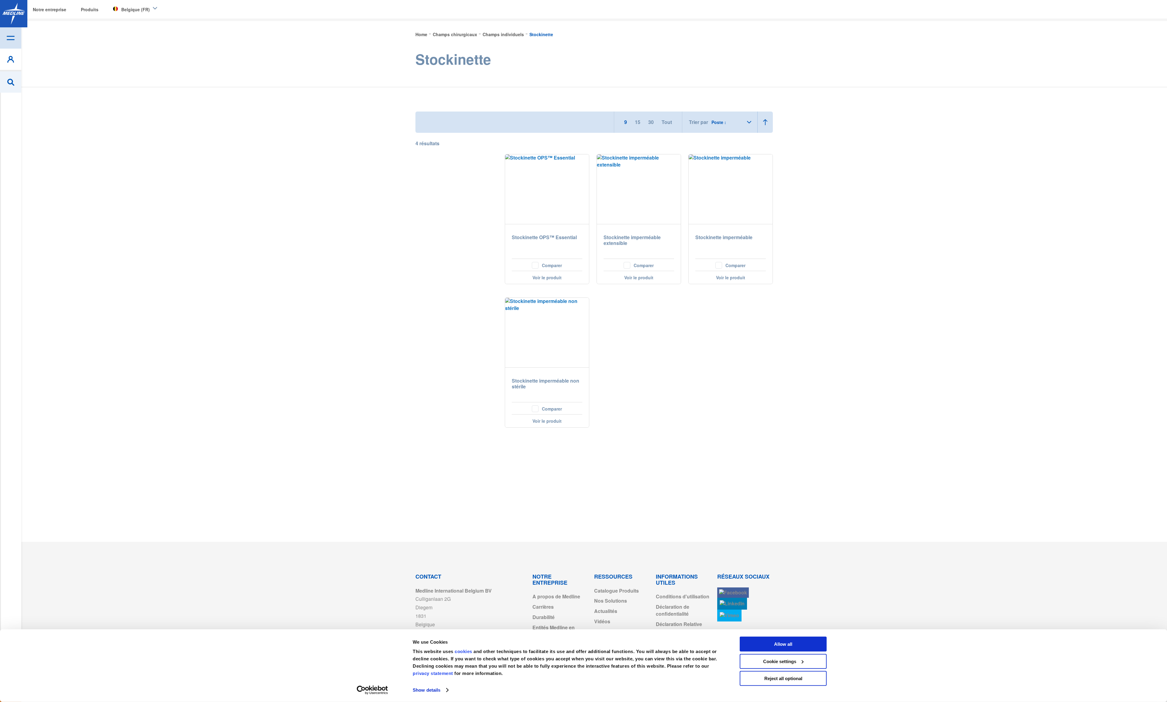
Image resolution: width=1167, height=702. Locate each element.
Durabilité (543, 617)
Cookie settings (779, 661)
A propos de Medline (556, 596)
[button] (547, 265)
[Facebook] (733, 592)
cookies (464, 651)
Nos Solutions (610, 600)
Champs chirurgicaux (455, 34)
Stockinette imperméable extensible (632, 240)
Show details (426, 690)
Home (422, 34)
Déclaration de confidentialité (672, 610)
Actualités (605, 610)
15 (638, 122)
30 (651, 122)
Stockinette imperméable (723, 237)
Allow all (783, 644)
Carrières (543, 606)
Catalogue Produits (616, 590)
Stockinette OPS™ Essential (544, 237)
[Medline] (13, 13)
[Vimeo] (729, 615)
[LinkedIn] (732, 604)
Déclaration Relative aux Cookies (679, 628)
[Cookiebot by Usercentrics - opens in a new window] (372, 690)
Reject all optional (783, 678)
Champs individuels (504, 34)
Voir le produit (547, 277)
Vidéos (602, 621)
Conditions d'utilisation (682, 596)
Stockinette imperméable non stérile (545, 384)
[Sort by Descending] (765, 122)
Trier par (698, 122)
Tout (667, 122)
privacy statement (433, 673)
